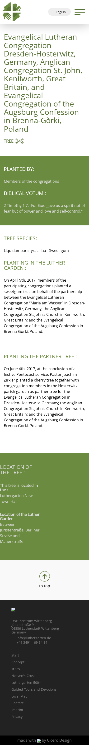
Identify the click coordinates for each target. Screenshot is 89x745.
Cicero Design (59, 740)
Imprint (17, 710)
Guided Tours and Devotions (33, 689)
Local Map (19, 696)
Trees (15, 668)
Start (15, 655)
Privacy (17, 716)
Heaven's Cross (23, 675)
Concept (17, 662)
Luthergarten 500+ (26, 682)
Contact (17, 703)
